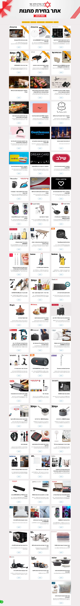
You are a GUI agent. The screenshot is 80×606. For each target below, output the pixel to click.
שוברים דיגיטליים (33, 22)
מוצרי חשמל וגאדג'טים (49, 22)
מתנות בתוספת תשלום (25, 22)
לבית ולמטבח (56, 22)
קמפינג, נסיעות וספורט (40, 22)
